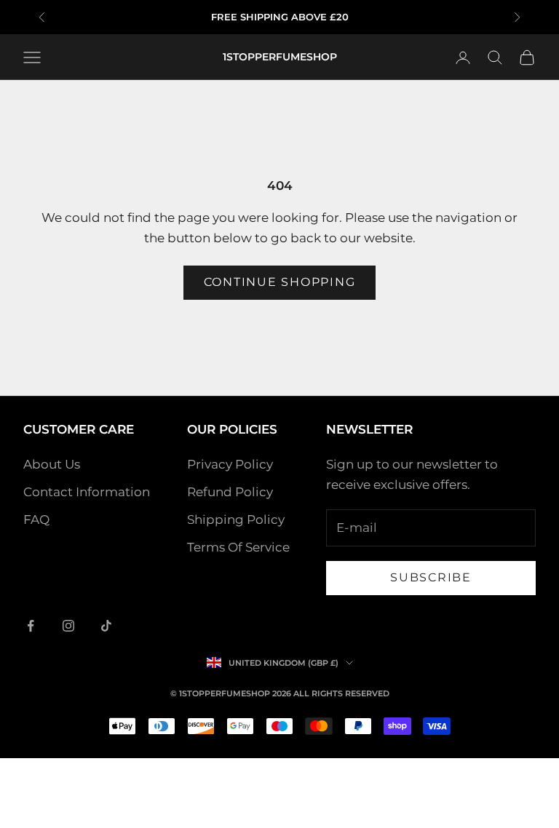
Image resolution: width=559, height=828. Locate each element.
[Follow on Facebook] (30, 625)
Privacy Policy (230, 464)
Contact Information (86, 492)
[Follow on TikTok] (106, 625)
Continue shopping (280, 282)
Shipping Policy (236, 519)
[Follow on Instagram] (68, 625)
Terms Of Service (238, 547)
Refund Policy (230, 492)
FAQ (36, 519)
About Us (51, 464)
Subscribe (431, 577)
